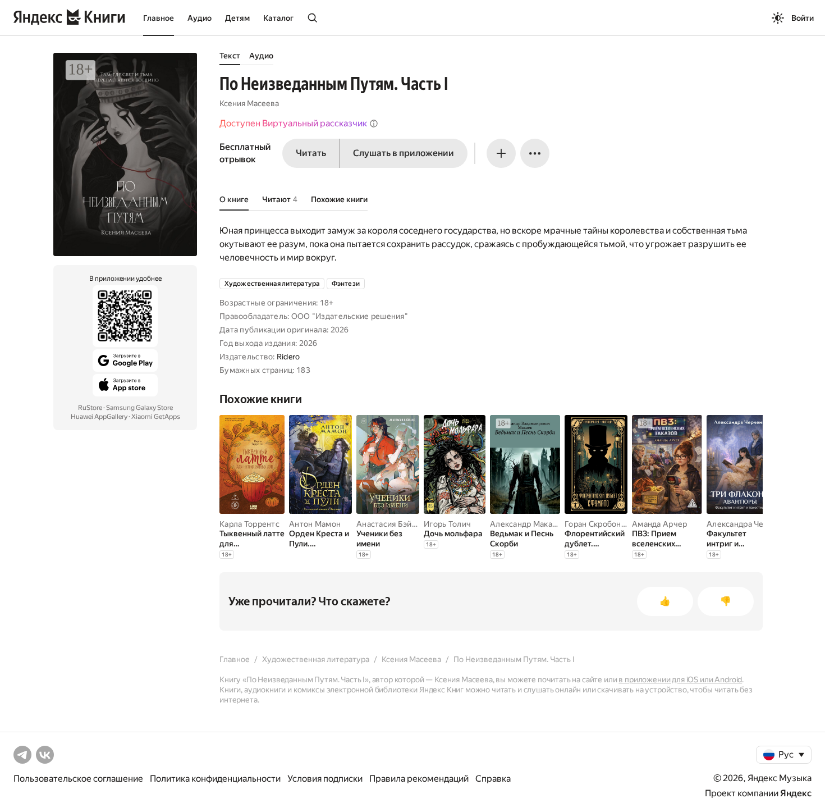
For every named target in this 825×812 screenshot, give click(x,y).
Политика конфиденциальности (215, 778)
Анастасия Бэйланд (393, 523)
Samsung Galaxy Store (139, 408)
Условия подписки (325, 778)
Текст (229, 55)
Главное (158, 17)
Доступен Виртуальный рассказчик (293, 123)
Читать (311, 153)
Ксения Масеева (249, 103)
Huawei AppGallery (99, 417)
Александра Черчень (746, 523)
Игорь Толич (447, 523)
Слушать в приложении (403, 153)
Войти (802, 17)
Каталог (278, 17)
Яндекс (796, 793)
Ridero (288, 356)
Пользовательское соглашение (78, 778)
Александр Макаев (525, 523)
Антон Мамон (315, 523)
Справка (493, 778)
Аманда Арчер (659, 523)
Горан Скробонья (597, 523)
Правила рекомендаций (419, 778)
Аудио (199, 17)
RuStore (90, 408)
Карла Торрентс (249, 523)
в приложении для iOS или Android (680, 679)
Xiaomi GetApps (155, 417)
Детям (237, 17)
